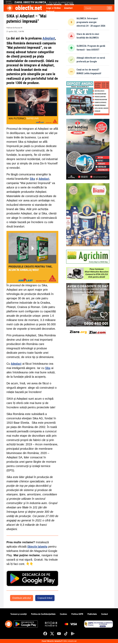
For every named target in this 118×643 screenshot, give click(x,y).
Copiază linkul (45, 598)
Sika (32, 178)
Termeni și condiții (18, 614)
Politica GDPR (77, 614)
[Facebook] (45, 633)
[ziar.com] (97, 331)
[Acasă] (10, 8)
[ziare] (78, 331)
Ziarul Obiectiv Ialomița (30, 2)
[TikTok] (66, 633)
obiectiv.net (28, 8)
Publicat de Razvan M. (14, 28)
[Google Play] (73, 633)
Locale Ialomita (53, 4)
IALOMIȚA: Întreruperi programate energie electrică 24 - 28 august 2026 (91, 22)
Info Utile (69, 4)
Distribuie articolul (21, 598)
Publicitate (92, 614)
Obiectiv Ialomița (37, 546)
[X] (52, 633)
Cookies (63, 614)
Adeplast (48, 38)
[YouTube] (59, 633)
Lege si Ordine (53, 8)
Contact (104, 614)
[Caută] (109, 8)
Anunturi (68, 8)
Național (50, 11)
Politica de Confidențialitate (43, 614)
